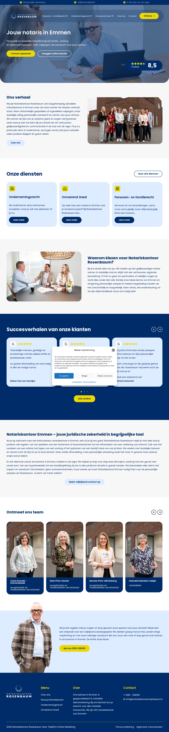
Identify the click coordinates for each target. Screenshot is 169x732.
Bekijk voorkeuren (105, 376)
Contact (132, 16)
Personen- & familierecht (54, 16)
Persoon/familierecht (52, 699)
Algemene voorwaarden (149, 726)
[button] (113, 350)
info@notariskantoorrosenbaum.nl (144, 699)
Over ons (121, 16)
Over (76, 688)
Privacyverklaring (89, 382)
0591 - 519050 (133, 695)
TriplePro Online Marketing (61, 726)
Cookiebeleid (77, 382)
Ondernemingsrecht (80, 16)
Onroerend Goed (104, 16)
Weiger (84, 376)
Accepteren (64, 376)
